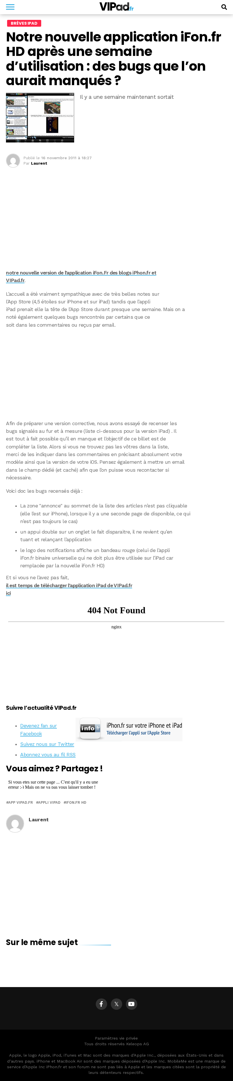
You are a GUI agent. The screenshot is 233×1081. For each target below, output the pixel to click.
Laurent (39, 163)
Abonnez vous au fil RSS (47, 754)
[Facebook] (101, 1004)
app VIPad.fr (20, 803)
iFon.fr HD (76, 803)
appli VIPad (49, 803)
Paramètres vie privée (116, 1038)
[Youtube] (131, 1004)
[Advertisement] (116, 374)
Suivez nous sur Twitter (47, 744)
